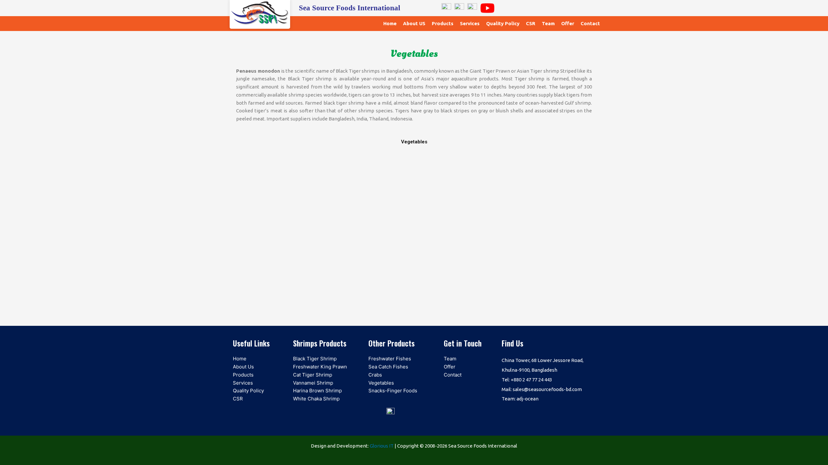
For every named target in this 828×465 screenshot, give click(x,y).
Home (390, 23)
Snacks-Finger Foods (392, 391)
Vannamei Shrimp (313, 383)
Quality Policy (502, 23)
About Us (243, 367)
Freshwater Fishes (389, 359)
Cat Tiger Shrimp (312, 375)
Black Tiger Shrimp (315, 359)
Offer (567, 23)
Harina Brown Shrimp (317, 391)
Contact (590, 23)
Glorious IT (382, 446)
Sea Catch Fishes (388, 367)
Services (470, 23)
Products (442, 23)
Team (548, 23)
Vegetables (381, 383)
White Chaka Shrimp (316, 399)
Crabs (375, 375)
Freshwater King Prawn (320, 367)
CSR (530, 23)
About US (414, 23)
